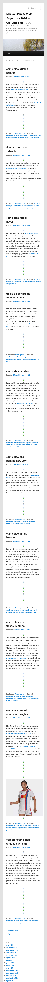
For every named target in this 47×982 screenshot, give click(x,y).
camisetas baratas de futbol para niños (19, 696)
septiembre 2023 (12, 978)
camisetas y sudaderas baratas (17, 521)
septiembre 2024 (12, 955)
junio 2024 (10, 963)
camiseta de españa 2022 (20, 89)
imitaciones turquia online (21, 523)
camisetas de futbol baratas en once (26, 206)
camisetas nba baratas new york (16, 458)
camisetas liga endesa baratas (16, 698)
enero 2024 (10, 968)
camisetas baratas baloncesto (16, 135)
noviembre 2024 (12, 950)
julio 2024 (9, 960)
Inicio (8, 53)
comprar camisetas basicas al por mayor (20, 208)
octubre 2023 (11, 975)
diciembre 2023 (12, 970)
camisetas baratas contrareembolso (18, 825)
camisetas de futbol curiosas (25, 281)
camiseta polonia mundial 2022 (17, 658)
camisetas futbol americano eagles (17, 712)
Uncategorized (20, 133)
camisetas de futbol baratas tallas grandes (25, 137)
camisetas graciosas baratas (26, 612)
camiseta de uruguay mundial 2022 (18, 733)
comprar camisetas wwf (25, 923)
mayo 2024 (10, 965)
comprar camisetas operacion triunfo (22, 443)
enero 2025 (10, 945)
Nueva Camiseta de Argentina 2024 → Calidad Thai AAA (19, 18)
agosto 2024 (10, 958)
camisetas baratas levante (15, 610)
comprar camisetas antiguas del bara (18, 841)
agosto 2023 (10, 980)
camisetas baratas (17, 371)
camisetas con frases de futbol (15, 624)
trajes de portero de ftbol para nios (18, 295)
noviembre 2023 (12, 973)
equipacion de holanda (25, 403)
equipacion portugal (32, 233)
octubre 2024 (11, 952)
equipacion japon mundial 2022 (17, 168)
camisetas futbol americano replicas (18, 442)
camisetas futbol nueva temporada (18, 357)
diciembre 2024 (12, 947)
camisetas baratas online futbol (17, 921)
